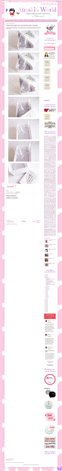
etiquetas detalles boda (51, 186)
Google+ (3, 0)
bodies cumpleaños (51, 149)
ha (54, 192)
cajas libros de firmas (51, 156)
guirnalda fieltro (51, 192)
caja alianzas (46, 154)
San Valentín (49, 228)
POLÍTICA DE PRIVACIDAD (13, 462)
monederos (49, 214)
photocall (49, 219)
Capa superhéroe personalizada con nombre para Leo (50, 283)
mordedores (48, 215)
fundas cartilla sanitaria (50, 190)
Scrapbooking (37, 19)
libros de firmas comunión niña (50, 207)
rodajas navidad (50, 227)
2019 (45, 303)
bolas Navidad (51, 150)
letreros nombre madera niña (48, 201)
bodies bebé (45, 149)
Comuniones (20, 19)
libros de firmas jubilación (53, 209)
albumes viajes (49, 143)
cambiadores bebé (51, 158)
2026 (45, 274)
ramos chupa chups (50, 224)
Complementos (43, 19)
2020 (45, 302)
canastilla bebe (46, 159)
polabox (46, 220)
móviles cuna (53, 215)
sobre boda (51, 230)
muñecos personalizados (48, 216)
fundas (45, 190)
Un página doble (51, 253)
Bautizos (15, 19)
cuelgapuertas (45, 176)
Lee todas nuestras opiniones (50, 362)
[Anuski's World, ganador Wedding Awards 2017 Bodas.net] (47, 73)
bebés (52, 147)
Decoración (49, 19)
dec (55, 176)
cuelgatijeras (49, 176)
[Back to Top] (59, 469)
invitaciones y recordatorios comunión (49, 195)
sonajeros (51, 231)
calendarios (45, 158)
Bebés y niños (26, 19)
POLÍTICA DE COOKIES (21, 462)
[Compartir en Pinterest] (19, 192)
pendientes (45, 219)
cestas (52, 161)
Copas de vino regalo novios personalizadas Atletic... (49, 281)
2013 (45, 310)
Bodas (12, 19)
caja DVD (54, 154)
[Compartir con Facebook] (18, 192)
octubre (47, 287)
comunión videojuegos (52, 170)
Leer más (51, 331)
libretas (53, 202)
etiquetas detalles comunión (48, 187)
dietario (49, 184)
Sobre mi (7, 19)
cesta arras (48, 161)
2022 (45, 300)
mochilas (45, 214)
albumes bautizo (46, 137)
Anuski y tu (54, 144)
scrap (53, 228)
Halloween (50, 193)
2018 (45, 304)
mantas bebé (48, 211)
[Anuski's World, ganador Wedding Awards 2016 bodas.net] (47, 81)
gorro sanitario (49, 191)
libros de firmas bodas (47, 206)
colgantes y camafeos (47, 164)
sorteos (55, 231)
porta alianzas (52, 220)
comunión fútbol (47, 166)
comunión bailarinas (46, 165)
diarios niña (45, 184)
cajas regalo (45, 157)
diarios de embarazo (50, 182)
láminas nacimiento (49, 197)
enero (46, 297)
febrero (47, 296)
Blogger (38, 464)
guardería (46, 192)
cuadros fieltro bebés (50, 174)
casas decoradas (53, 160)
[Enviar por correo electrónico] (15, 192)
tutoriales (50, 233)
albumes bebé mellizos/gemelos (48, 138)
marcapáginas (53, 211)
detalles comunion (53, 179)
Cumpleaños (32, 19)
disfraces (53, 184)
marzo (46, 295)
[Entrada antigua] (36, 222)
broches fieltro (52, 153)
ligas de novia (47, 210)
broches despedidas (46, 153)
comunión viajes (46, 170)
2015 (45, 308)
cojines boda (54, 163)
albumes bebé (52, 137)
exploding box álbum (48, 188)
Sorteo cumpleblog (51, 258)
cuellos (53, 176)
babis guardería (51, 146)
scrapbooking (47, 229)
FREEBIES (54, 19)
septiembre (47, 288)
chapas (49, 162)
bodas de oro (49, 148)
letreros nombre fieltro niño (50, 200)
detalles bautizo (47, 178)
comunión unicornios (51, 169)
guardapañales (54, 191)
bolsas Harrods (51, 151)
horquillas (53, 193)
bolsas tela (49, 152)
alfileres (54, 143)
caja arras (50, 154)
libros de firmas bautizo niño (50, 205)
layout (54, 197)
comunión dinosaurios (53, 165)
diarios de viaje (53, 183)
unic (52, 233)
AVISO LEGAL (8, 462)
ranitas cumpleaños (50, 225)
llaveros (51, 210)
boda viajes (45, 148)
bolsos (54, 152)
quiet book (45, 224)
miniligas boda (52, 213)
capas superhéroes (46, 160)
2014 (45, 309)
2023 (45, 299)
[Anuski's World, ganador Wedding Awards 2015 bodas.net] (47, 89)
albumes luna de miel (50, 142)
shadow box (47, 230)
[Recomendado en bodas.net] (47, 119)
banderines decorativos (47, 147)
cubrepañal (52, 175)
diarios (45, 182)
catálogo (45, 161)
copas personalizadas (11, 193)
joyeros (51, 196)
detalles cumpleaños (49, 180)
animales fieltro (46, 144)
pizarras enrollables (53, 219)
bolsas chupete (46, 151)
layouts (45, 198)
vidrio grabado (16, 193)
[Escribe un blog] (16, 192)
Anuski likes (50, 144)
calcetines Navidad (51, 157)
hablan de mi (45, 193)
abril (46, 294)
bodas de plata (53, 148)
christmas (53, 162)
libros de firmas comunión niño (50, 208)
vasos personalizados (50, 234)
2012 (45, 311)
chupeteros (45, 163)
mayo (46, 293)
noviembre (47, 286)
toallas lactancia (46, 232)
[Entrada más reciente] (10, 222)
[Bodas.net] (50, 365)
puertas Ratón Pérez (46, 223)
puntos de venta (53, 223)
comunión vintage (47, 171)
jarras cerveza (46, 196)
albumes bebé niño (51, 139)
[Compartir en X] (17, 192)
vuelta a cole (50, 235)
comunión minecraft (49, 167)
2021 (45, 301)
